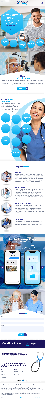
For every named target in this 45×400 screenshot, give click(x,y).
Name (2, 316)
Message (2, 325)
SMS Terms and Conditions (35, 397)
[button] (2, 267)
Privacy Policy (20, 397)
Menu (2, 3)
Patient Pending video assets (21, 224)
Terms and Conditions (27, 397)
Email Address (35, 344)
